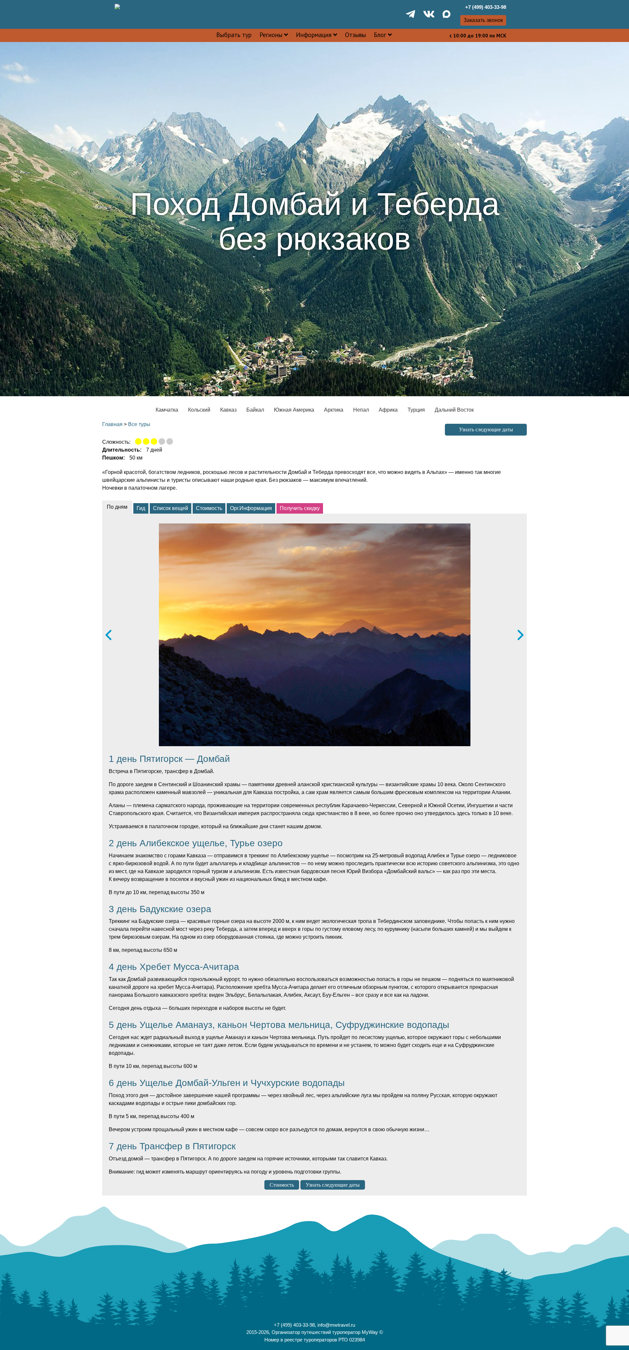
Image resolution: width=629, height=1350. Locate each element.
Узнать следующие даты (486, 429)
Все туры (139, 424)
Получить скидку (300, 508)
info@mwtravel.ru (336, 1325)
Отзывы (355, 35)
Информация (314, 35)
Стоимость (282, 1185)
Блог (380, 35)
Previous (108, 635)
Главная (112, 424)
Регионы (270, 35)
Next (521, 635)
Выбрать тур (234, 35)
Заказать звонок (483, 20)
